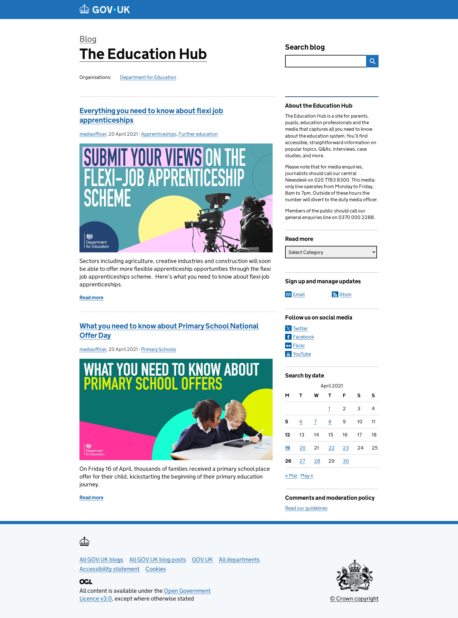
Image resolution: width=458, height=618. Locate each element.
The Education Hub (143, 54)
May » (306, 476)
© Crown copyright (354, 598)
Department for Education (148, 77)
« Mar (291, 476)
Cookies (156, 568)
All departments (239, 559)
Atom (345, 294)
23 (346, 448)
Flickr (299, 345)
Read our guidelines (306, 508)
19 (287, 448)
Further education (198, 134)
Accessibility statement (109, 568)
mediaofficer (92, 134)
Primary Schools (158, 349)
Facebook (303, 337)
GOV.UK (202, 559)
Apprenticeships (158, 134)
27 (302, 461)
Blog (88, 39)
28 (317, 461)
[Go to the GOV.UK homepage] (104, 9)
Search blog (305, 46)
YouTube (302, 354)
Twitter (300, 328)
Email (299, 294)
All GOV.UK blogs (101, 559)
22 (331, 448)
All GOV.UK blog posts (157, 559)
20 (302, 448)
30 (346, 461)
